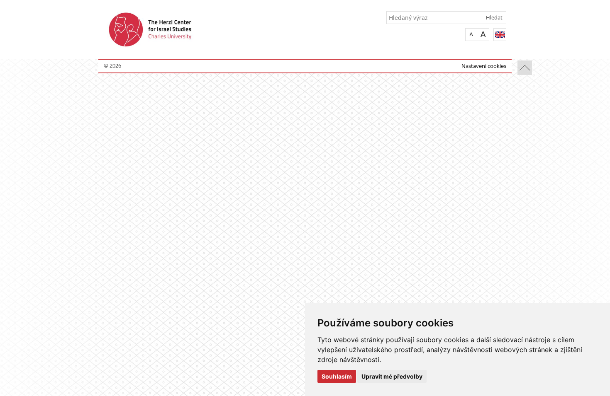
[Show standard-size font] (471, 34)
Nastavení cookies (483, 66)
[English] (499, 34)
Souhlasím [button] (337, 376)
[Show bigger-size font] (483, 34)
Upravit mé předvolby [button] (391, 376)
